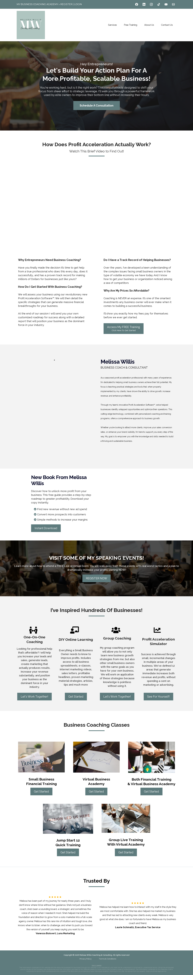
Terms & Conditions (107, 959)
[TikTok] (158, 4)
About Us (149, 25)
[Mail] (173, 4)
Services (112, 25)
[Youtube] (166, 4)
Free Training (130, 25)
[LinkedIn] (144, 4)
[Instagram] (151, 4)
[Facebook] (136, 4)
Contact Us (167, 25)
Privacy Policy (86, 959)
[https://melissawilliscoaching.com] (31, 25)
